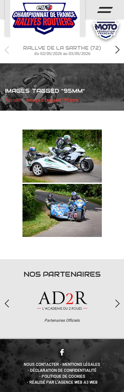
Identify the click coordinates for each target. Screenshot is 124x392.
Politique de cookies (63, 376)
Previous (6, 49)
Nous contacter (41, 364)
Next (117, 49)
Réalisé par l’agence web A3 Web (63, 382)
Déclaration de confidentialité (63, 370)
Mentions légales (81, 364)
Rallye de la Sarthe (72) (62, 50)
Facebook (62, 352)
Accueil (13, 100)
